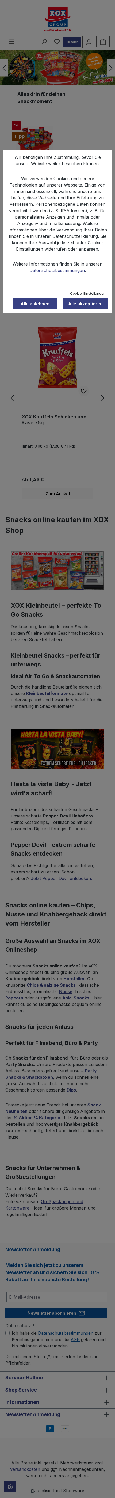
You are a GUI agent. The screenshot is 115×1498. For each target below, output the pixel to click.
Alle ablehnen (35, 303)
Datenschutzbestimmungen (57, 270)
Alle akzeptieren (85, 303)
